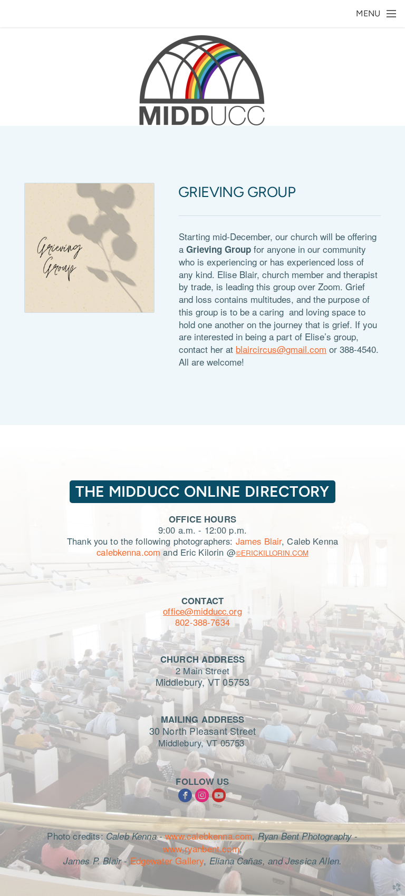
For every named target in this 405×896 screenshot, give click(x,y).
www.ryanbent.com (201, 848)
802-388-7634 (202, 622)
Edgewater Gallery (167, 860)
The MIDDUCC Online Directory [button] (202, 491)
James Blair (259, 541)
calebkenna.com (128, 552)
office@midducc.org (202, 611)
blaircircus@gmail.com (281, 349)
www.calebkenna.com (208, 835)
